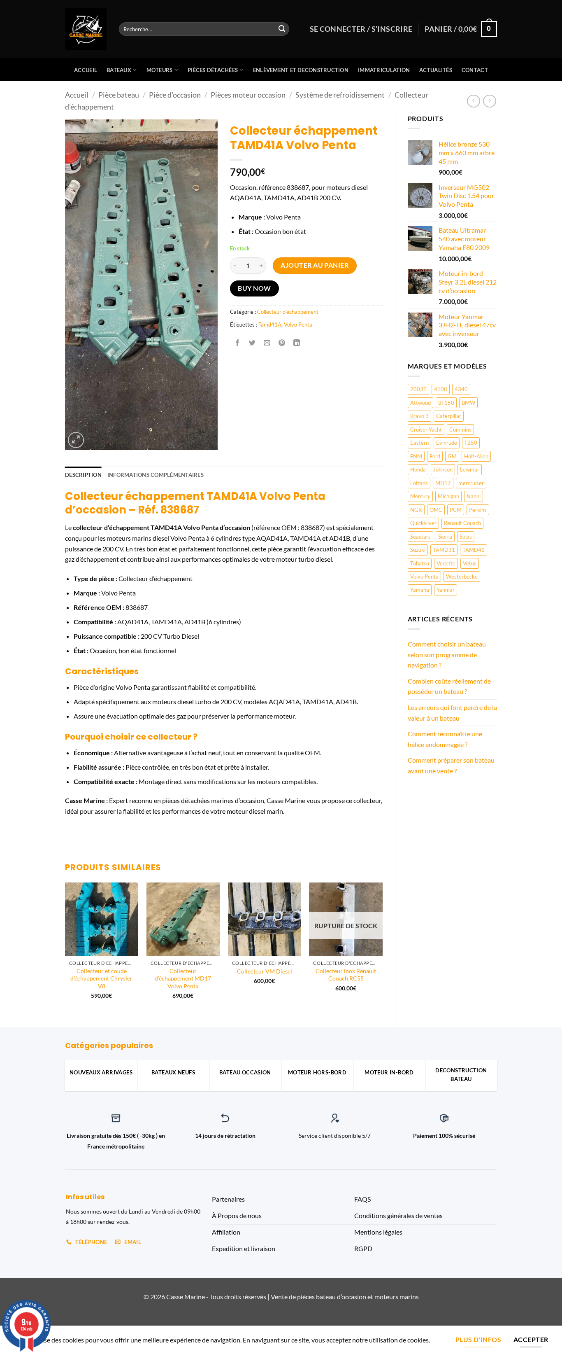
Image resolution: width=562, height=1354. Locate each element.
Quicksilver (423, 523)
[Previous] (65, 948)
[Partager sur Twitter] (252, 343)
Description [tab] (83, 475)
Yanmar (446, 589)
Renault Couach (462, 523)
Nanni (474, 496)
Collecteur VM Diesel (264, 971)
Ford (435, 456)
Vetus (469, 563)
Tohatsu (419, 563)
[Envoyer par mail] (267, 343)
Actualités (435, 70)
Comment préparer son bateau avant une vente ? (451, 765)
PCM (456, 510)
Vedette (446, 563)
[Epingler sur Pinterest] (282, 343)
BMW (468, 402)
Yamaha (419, 589)
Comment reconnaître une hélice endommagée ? (445, 739)
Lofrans (419, 483)
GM (452, 456)
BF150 (446, 402)
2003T (418, 389)
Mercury (420, 496)
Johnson (443, 469)
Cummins (460, 429)
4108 (440, 389)
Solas (466, 536)
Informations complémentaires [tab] (155, 475)
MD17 (443, 483)
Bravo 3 (419, 416)
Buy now (254, 288)
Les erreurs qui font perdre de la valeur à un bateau (452, 712)
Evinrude (446, 442)
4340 (461, 389)
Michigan (448, 496)
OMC (436, 510)
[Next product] (473, 101)
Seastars (420, 536)
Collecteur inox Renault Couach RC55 (346, 974)
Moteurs (159, 70)
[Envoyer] (282, 29)
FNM (416, 456)
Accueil (85, 70)
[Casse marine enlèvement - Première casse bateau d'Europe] (86, 29)
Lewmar (469, 469)
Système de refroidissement (340, 94)
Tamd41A (269, 324)
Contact (475, 70)
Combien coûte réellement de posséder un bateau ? (449, 686)
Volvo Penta (424, 576)
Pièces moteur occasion (248, 94)
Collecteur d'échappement (287, 311)
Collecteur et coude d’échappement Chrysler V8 (101, 978)
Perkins (478, 510)
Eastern (419, 442)
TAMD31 (444, 549)
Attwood (420, 402)
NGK (416, 510)
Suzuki (417, 549)
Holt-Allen (476, 456)
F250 (470, 442)
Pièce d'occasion (175, 94)
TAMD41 (473, 549)
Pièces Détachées (213, 70)
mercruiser (471, 483)
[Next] (382, 948)
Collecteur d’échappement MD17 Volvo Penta (183, 978)
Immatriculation (384, 70)
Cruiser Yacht (426, 429)
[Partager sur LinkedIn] (297, 343)
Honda (418, 469)
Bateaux (119, 70)
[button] (76, 440)
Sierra (445, 536)
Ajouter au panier (314, 265)
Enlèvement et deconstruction (300, 70)
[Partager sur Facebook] (237, 343)
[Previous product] (489, 101)
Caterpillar (448, 416)
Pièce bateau (118, 94)
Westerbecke (462, 576)
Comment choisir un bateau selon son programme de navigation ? (447, 654)
